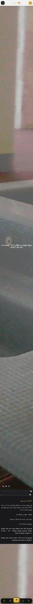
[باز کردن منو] (3, 3)
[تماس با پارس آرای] (30, 3)
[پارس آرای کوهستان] (16, 2)
